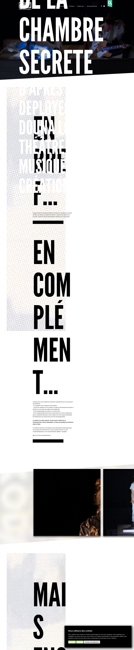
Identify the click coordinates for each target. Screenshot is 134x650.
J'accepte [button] (72, 642)
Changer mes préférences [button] (92, 642)
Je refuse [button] (79, 642)
